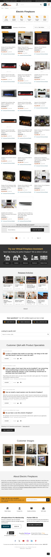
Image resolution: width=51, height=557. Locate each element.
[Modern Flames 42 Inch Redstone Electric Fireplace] (42, 176)
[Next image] (15, 38)
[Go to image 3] (26, 154)
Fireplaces (7, 8)
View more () (26, 426)
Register (6, 526)
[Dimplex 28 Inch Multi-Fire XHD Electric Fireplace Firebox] (25, 176)
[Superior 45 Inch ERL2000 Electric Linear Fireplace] (42, 93)
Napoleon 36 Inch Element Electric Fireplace (40, 48)
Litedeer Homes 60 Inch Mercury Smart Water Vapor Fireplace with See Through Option (25, 214)
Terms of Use (22, 548)
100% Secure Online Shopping (41, 1)
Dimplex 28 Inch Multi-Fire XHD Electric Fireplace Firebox (25, 186)
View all (26, 308)
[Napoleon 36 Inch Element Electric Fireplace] (42, 38)
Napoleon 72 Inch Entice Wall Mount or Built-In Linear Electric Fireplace (8, 131)
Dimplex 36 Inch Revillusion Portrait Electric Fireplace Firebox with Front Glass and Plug (41, 159)
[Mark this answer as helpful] (17, 358)
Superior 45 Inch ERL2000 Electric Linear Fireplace (40, 103)
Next (38, 238)
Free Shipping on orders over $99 (10, 1)
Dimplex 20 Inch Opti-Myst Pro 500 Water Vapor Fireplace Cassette (24, 76)
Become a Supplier (35, 524)
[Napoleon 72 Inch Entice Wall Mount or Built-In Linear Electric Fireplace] (8, 121)
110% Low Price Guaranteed (26, 1)
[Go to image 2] (9, 154)
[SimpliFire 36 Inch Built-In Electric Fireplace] (8, 149)
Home (2, 8)
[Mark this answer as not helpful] (20, 358)
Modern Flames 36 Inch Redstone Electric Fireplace (42, 130)
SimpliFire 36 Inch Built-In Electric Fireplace (8, 158)
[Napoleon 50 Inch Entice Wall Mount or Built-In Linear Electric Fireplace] (8, 66)
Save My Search (37, 229)
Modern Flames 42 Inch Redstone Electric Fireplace (42, 186)
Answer (7, 358)
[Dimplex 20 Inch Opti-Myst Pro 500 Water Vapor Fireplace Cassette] (25, 66)
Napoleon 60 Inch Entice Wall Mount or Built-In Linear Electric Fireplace (25, 104)
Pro (45, 4)
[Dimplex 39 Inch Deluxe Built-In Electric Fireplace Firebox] (8, 38)
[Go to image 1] (23, 99)
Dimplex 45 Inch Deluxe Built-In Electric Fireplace (25, 158)
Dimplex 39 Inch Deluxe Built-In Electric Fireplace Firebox (8, 48)
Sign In (16, 526)
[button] (24, 322)
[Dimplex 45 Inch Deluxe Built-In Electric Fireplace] (25, 149)
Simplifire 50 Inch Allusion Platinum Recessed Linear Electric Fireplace (9, 214)
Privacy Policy (28, 548)
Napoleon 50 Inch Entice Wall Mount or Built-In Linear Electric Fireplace (8, 76)
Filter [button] (6, 27)
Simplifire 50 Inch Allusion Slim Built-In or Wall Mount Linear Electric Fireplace (8, 104)
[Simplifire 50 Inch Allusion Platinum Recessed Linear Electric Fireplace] (8, 204)
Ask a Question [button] (8, 430)
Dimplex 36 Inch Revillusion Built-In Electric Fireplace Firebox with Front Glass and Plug (8, 186)
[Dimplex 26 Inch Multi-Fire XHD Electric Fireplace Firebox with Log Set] (25, 121)
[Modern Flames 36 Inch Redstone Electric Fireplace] (42, 121)
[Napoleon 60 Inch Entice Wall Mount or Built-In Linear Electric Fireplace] (25, 93)
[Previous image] (3, 38)
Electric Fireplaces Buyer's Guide (28, 487)
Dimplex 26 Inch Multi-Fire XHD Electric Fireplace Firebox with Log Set (25, 131)
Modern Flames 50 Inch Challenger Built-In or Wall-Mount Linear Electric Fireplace (25, 48)
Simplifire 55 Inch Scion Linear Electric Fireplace (41, 75)
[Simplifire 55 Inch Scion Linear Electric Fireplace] (42, 66)
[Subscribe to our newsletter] (48, 499)
